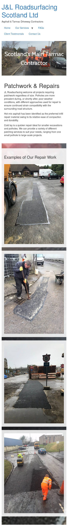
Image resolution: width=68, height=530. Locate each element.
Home (7, 27)
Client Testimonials (14, 33)
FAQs (41, 27)
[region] (34, 58)
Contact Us (34, 33)
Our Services (22, 27)
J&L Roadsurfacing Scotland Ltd (29, 10)
